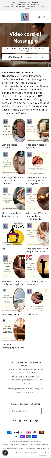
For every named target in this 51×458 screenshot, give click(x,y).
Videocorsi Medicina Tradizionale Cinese (12, 214)
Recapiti (19, 452)
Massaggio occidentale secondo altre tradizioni (13, 180)
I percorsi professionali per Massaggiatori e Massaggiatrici (37, 180)
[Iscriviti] (38, 411)
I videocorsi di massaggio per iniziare (13, 346)
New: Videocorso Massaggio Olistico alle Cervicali (25, 49)
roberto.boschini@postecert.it (21, 379)
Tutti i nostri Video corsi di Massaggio (11, 283)
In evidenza (31, 314)
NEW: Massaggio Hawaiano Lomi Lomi (25, 57)
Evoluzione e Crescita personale (36, 283)
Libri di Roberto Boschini (9, 146)
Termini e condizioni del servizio (38, 448)
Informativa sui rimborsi (39, 444)
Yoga (4, 248)
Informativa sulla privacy (19, 444)
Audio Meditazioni (10, 314)
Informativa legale (30, 452)
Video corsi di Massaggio (24, 441)
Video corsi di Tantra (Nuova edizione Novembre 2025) (36, 216)
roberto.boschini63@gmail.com (25, 376)
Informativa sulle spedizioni (14, 448)
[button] (5, 17)
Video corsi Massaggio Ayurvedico (37, 146)
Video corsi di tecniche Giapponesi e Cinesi (37, 250)
